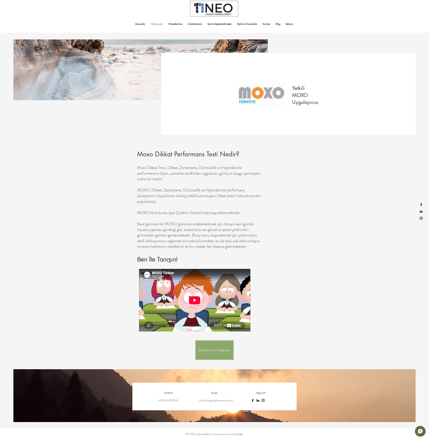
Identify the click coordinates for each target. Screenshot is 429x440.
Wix (241, 434)
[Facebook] (421, 205)
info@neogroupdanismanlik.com (216, 400)
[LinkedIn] (421, 211)
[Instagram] (421, 218)
